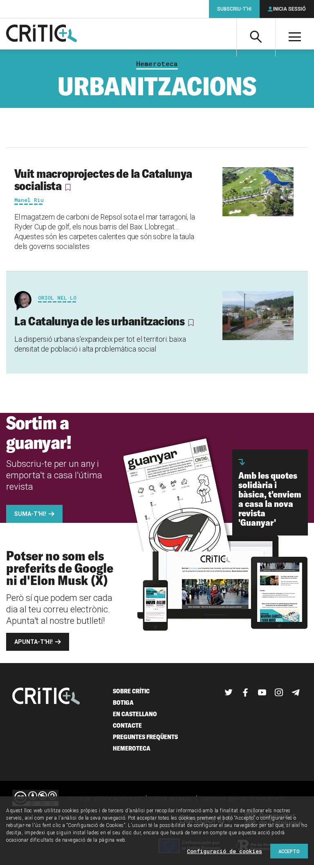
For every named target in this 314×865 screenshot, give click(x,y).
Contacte (127, 725)
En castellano (135, 714)
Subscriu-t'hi (234, 9)
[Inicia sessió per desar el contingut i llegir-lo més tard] (68, 187)
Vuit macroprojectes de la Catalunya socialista (103, 179)
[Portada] (41, 34)
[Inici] (46, 697)
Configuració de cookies (224, 851)
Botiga (123, 702)
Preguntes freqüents (145, 737)
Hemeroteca (157, 63)
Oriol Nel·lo (57, 297)
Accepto (289, 851)
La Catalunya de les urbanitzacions (99, 321)
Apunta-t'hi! (33, 642)
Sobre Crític (131, 691)
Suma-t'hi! (30, 514)
